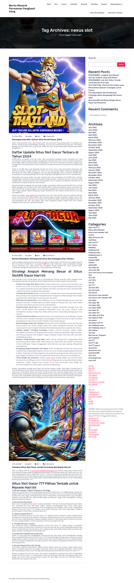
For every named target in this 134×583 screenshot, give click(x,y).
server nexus (50, 358)
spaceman (92, 348)
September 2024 (95, 180)
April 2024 (92, 193)
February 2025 (94, 168)
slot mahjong (92, 384)
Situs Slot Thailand (115, 13)
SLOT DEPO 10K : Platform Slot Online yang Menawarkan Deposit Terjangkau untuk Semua (106, 87)
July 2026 (92, 127)
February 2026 (94, 140)
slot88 (90, 401)
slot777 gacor (94, 345)
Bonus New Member (96, 230)
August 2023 (93, 210)
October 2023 (94, 205)
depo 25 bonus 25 (95, 237)
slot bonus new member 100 (100, 298)
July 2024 (92, 185)
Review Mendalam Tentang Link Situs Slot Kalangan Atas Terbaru (43, 259)
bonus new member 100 (98, 232)
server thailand (93, 434)
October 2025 (94, 148)
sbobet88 (92, 265)
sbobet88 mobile (94, 425)
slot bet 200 (93, 288)
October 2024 (94, 178)
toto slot (92, 355)
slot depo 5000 (94, 308)
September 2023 (95, 208)
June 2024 (92, 188)
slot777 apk (93, 343)
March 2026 (93, 138)
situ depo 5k (93, 268)
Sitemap (84, 4)
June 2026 (92, 130)
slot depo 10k (93, 303)
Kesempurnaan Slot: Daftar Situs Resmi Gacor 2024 (37, 139)
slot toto (91, 390)
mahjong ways (94, 253)
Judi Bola (73, 4)
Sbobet (104, 4)
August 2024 (93, 183)
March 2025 (93, 165)
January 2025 (94, 170)
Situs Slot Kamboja (97, 13)
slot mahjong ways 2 (96, 328)
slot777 (35, 504)
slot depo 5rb (94, 313)
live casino (92, 245)
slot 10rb (92, 280)
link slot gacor (93, 430)
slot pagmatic (93, 377)
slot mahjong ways (96, 325)
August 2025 (93, 153)
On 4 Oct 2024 (17, 255)
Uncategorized (94, 358)
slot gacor (45, 262)
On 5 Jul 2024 (17, 464)
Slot (56, 4)
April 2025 (92, 163)
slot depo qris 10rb (96, 315)
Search (92, 58)
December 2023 (95, 200)
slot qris (91, 333)
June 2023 (92, 215)
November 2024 (95, 175)
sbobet (91, 263)
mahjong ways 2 (95, 255)
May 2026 (92, 133)
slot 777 (91, 285)
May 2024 (92, 190)
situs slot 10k (93, 270)
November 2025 (95, 145)
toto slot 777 (92, 380)
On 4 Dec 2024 (17, 136)
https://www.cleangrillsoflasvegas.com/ (43, 471)
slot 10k (91, 278)
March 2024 (93, 195)
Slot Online (92, 330)
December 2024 (95, 173)
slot (34, 143)
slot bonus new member (98, 295)
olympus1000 (93, 260)
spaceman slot (94, 350)
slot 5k (91, 283)
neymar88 (92, 258)
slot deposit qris (93, 420)
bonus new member (95, 397)
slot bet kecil (93, 290)
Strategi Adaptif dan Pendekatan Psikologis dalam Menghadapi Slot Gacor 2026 (105, 95)
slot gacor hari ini (95, 323)
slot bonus (92, 293)
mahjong (92, 248)
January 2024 (94, 198)
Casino (63, 4)
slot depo (92, 300)
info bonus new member (96, 423)
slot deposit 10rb (95, 318)
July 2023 (92, 213)
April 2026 (92, 135)
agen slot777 (93, 227)
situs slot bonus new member (100, 273)
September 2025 (95, 150)
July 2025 (92, 155)
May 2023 (92, 218)
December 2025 (95, 143)
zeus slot (92, 360)
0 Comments (49, 136)
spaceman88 (93, 353)
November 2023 (95, 203)
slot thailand (93, 338)
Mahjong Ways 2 (116, 4)
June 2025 (92, 158)
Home (49, 4)
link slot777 (93, 243)
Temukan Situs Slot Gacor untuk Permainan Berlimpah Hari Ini (41, 467)
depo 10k (91, 368)
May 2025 (92, 160)
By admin (29, 136)
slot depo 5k (93, 310)
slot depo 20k (94, 305)
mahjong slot (93, 250)
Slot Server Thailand (97, 335)
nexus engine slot (31, 195)
